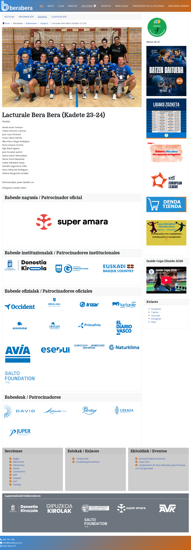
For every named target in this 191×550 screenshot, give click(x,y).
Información (26, 16)
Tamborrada (82, 458)
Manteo (72, 5)
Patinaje (17, 484)
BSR (15, 474)
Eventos (106, 5)
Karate (16, 468)
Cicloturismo (19, 471)
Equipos (42, 16)
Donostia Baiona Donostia (152, 458)
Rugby (16, 458)
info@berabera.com (12, 542)
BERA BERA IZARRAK (178, 5)
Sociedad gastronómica (87, 461)
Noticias (9, 16)
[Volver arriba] (186, 545)
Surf (15, 481)
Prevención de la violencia (148, 5)
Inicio (50, 5)
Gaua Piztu (144, 461)
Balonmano (18, 465)
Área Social (121, 5)
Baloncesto (18, 461)
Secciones (87, 5)
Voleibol (17, 478)
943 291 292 (9, 539)
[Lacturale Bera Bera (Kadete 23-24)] (72, 67)
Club (61, 5)
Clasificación (59, 16)
